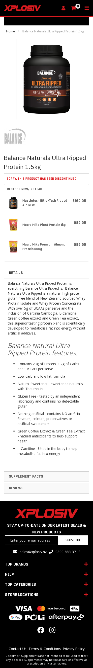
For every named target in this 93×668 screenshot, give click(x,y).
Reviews (16, 488)
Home (10, 31)
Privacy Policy (74, 648)
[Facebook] (40, 631)
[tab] (46, 273)
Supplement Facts (26, 476)
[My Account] (65, 8)
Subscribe (73, 540)
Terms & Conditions (45, 648)
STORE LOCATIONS (21, 594)
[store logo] (31, 8)
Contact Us (18, 648)
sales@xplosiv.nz (33, 551)
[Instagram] (52, 631)
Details (16, 272)
